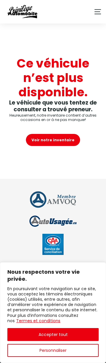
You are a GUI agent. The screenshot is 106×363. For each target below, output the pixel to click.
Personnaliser (53, 350)
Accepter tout (53, 334)
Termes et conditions (38, 321)
